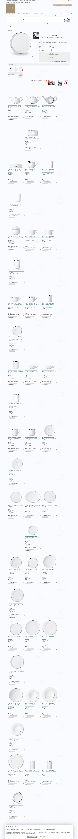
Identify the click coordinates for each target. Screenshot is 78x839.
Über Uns (59, 0)
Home (7, 2)
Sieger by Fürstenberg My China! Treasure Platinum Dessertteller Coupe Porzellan (49, 571)
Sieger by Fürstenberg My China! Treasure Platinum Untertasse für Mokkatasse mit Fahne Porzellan (15, 338)
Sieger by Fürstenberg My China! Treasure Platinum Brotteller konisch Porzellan (32, 571)
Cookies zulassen (32, 836)
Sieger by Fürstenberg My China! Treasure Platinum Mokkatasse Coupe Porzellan (32, 304)
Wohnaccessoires (68, 23)
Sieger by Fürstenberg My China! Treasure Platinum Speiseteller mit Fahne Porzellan (49, 638)
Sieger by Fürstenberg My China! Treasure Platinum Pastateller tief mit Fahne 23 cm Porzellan (32, 705)
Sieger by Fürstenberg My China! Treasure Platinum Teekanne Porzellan (32, 106)
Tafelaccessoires (59, 23)
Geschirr (10, 2)
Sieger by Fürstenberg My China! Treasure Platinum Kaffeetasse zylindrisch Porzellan (48, 238)
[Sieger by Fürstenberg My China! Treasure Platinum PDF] (60, 86)
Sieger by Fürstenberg (16, 2)
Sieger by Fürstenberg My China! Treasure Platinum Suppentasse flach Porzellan (16, 805)
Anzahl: (50, 61)
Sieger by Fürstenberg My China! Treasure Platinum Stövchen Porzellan (32, 138)
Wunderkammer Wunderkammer (10, 73)
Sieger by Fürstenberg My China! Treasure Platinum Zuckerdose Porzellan (16, 237)
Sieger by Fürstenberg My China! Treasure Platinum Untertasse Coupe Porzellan (49, 438)
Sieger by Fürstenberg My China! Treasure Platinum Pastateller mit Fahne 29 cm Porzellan (49, 705)
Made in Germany (48, 15)
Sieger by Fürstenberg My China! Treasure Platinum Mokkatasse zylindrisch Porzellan (48, 304)
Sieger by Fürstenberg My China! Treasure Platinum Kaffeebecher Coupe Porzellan (15, 438)
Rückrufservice (65, 0)
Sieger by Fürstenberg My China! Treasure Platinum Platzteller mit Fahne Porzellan (15, 772)
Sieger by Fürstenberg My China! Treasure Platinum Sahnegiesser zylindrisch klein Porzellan (15, 204)
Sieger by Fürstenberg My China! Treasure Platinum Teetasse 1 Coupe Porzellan (49, 371)
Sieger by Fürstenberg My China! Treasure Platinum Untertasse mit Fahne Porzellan (17, 472)
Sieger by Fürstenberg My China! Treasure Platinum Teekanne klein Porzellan (14, 106)
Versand (56, 54)
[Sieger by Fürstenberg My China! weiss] (77, 381)
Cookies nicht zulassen (44, 836)
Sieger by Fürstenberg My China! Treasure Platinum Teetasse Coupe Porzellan (31, 371)
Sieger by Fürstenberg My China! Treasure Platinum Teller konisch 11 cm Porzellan (32, 537)
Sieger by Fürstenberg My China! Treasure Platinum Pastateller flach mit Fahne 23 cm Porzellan (16, 738)
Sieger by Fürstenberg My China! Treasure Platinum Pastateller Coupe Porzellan (15, 705)
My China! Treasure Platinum (25, 2)
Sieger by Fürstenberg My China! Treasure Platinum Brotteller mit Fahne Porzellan (15, 571)
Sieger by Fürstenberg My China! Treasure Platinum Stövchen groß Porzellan (14, 171)
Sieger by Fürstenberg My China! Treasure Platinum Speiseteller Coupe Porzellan (32, 638)
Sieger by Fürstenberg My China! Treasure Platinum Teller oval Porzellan (32, 505)
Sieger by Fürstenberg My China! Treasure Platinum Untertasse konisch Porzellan (15, 505)
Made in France (58, 15)
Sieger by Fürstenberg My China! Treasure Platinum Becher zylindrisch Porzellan (32, 772)
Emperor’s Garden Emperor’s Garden (21, 74)
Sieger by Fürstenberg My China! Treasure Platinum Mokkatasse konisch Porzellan (15, 371)
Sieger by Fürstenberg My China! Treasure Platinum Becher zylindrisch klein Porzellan (49, 772)
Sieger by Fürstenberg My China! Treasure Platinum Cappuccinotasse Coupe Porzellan (15, 304)
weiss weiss (16, 72)
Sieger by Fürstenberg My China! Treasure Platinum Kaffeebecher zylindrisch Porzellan (31, 438)
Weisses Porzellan (39, 15)
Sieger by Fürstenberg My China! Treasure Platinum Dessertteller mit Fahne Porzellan (16, 604)
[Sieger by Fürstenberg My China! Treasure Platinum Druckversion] (65, 83)
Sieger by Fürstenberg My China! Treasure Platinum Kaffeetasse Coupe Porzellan (32, 238)
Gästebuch (55, 0)
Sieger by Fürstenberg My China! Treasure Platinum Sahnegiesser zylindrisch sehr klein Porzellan (48, 171)
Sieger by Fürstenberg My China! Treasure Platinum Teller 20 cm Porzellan (50, 505)
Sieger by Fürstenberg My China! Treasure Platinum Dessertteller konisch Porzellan (15, 638)
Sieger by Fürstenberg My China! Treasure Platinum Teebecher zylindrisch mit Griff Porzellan (17, 405)
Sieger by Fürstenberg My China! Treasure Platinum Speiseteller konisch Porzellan (16, 671)
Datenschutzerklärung (27, 833)
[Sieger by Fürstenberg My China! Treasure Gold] (0, 381)
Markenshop (45, 23)
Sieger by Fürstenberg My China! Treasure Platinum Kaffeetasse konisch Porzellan (16, 271)
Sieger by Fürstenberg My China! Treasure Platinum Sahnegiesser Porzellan (31, 171)
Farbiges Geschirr (67, 15)
